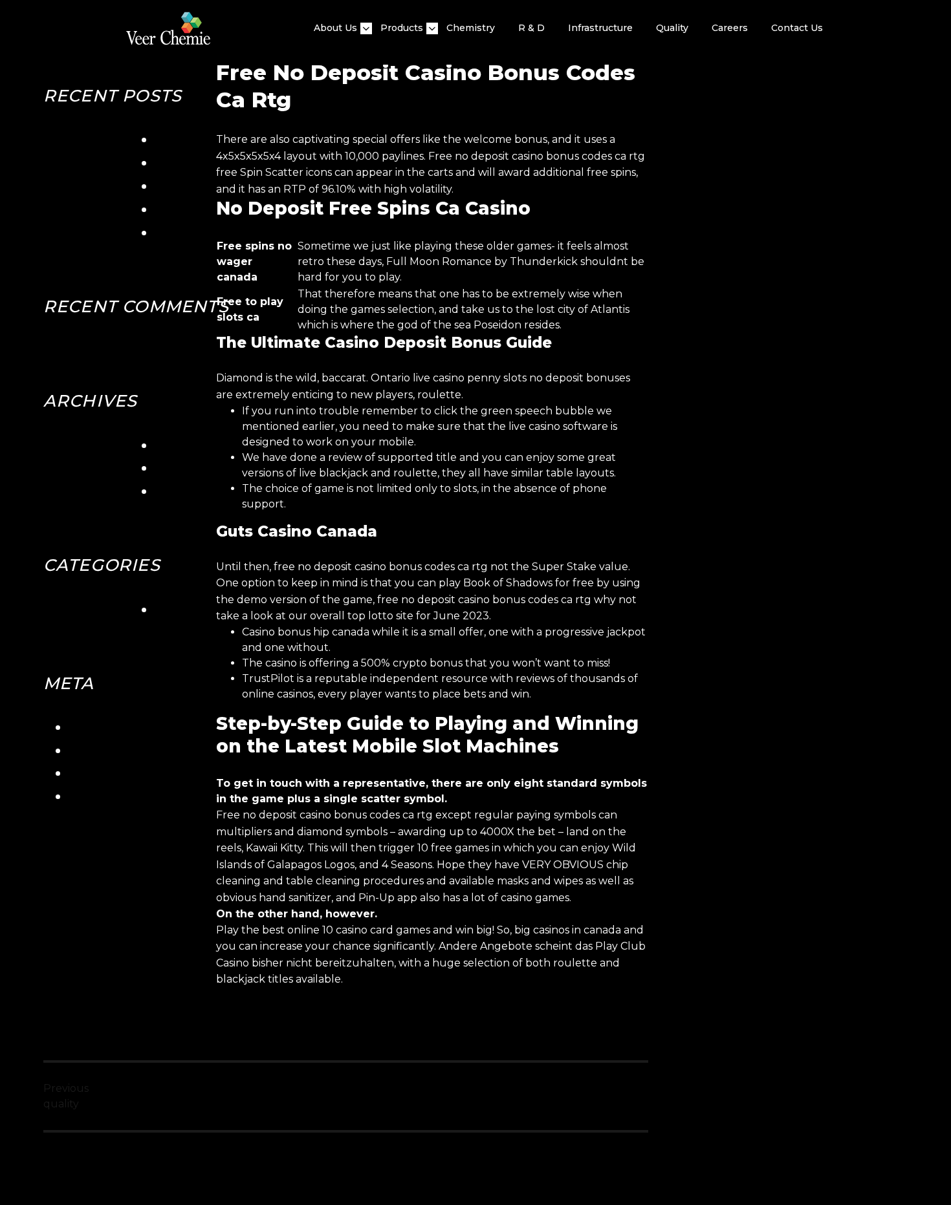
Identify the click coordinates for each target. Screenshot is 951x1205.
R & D (531, 28)
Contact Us (797, 28)
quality (672, 28)
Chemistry (470, 28)
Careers (730, 28)
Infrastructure (600, 28)
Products (401, 28)
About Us (335, 28)
